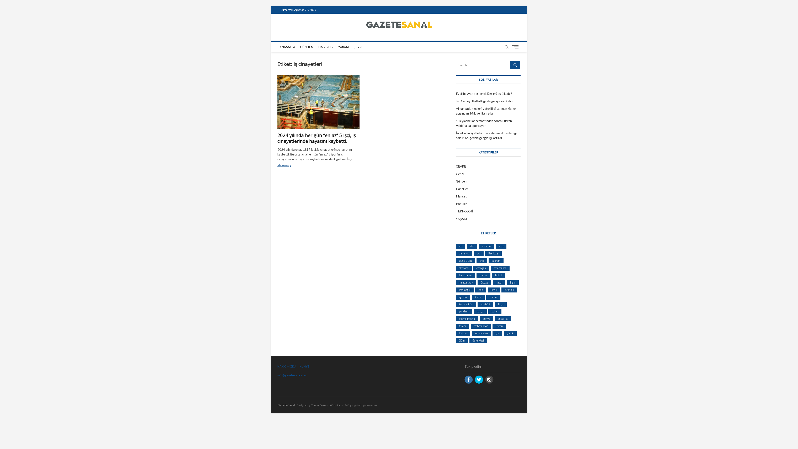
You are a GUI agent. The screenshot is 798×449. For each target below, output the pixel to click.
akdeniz (486, 246)
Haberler (326, 47)
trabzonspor (481, 326)
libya (501, 304)
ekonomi (464, 268)
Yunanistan (481, 333)
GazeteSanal (286, 405)
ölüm (462, 340)
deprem (496, 260)
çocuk (510, 333)
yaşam (343, 47)
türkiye (463, 333)
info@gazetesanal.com (292, 375)
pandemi (464, 311)
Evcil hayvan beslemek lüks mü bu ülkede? (484, 93)
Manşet (461, 196)
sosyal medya (467, 318)
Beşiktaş (493, 253)
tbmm (462, 326)
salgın (494, 311)
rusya (480, 311)
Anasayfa (287, 47)
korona (493, 297)
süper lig (502, 318)
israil (494, 289)
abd (472, 246)
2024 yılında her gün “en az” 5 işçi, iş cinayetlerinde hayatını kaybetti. (316, 138)
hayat (499, 282)
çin (497, 333)
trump (499, 326)
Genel (460, 174)
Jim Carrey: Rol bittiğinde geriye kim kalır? (485, 101)
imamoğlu (464, 289)
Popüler (461, 204)
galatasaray (466, 282)
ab (460, 246)
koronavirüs (466, 304)
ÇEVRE (358, 47)
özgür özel (478, 340)
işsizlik (463, 297)
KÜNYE (304, 366)
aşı (478, 253)
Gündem (307, 47)
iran (480, 289)
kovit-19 (485, 304)
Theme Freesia (319, 405)
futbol (498, 275)
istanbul (509, 289)
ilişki (513, 282)
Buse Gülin (465, 260)
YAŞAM (461, 219)
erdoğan (481, 268)
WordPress (336, 405)
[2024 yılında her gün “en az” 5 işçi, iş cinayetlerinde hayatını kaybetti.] (318, 102)
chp (482, 260)
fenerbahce (500, 268)
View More (290, 166)
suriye (486, 318)
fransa (483, 275)
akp (501, 246)
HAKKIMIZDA (286, 366)
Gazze (484, 282)
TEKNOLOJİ (464, 211)
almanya (464, 253)
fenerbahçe (465, 275)
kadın (478, 297)
